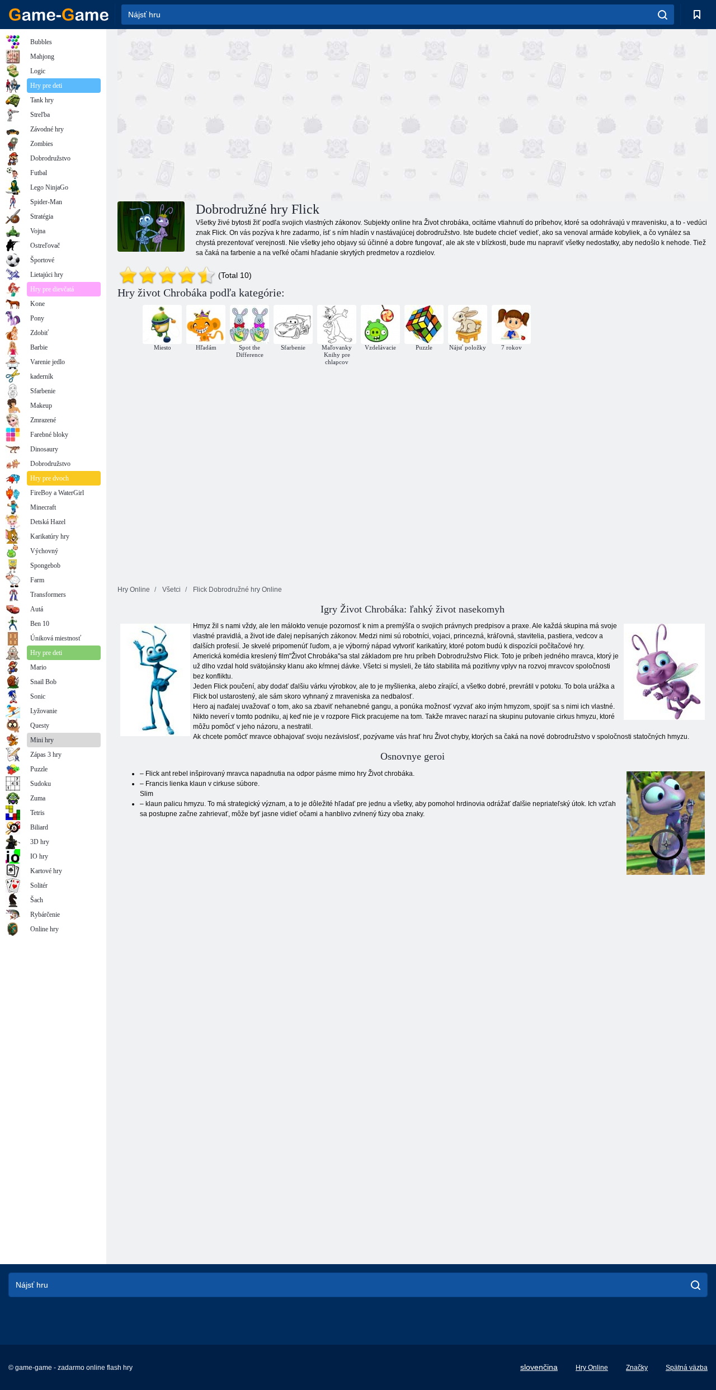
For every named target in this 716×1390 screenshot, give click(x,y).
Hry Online (592, 1368)
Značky (637, 1368)
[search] (663, 14)
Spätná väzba (687, 1368)
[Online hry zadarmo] (58, 14)
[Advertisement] (265, 113)
